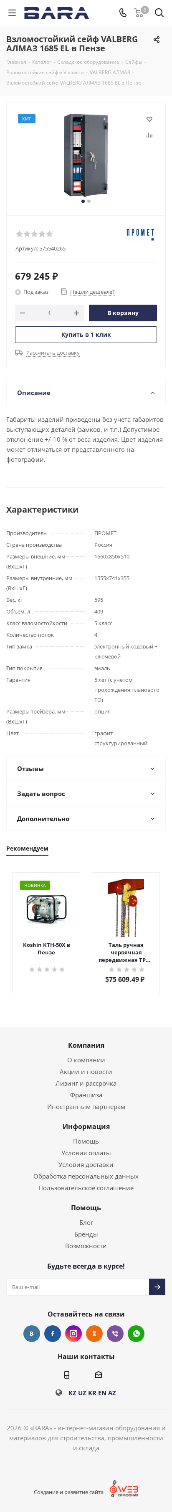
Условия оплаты (86, 1153)
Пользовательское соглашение (86, 1188)
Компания (86, 1045)
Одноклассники (94, 1333)
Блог (86, 1222)
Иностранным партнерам (86, 1106)
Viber (115, 1333)
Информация (86, 1126)
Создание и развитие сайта (69, 1492)
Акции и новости (86, 1071)
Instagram (73, 1333)
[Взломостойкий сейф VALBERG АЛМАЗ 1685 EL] (86, 155)
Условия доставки (86, 1164)
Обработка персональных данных (86, 1176)
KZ (72, 1393)
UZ (82, 1393)
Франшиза (86, 1095)
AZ (112, 1393)
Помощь (86, 1141)
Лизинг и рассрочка (86, 1083)
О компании (86, 1060)
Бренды (86, 1234)
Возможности (86, 1246)
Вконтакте (31, 1333)
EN (102, 1393)
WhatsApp (136, 1333)
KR (92, 1393)
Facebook (52, 1333)
